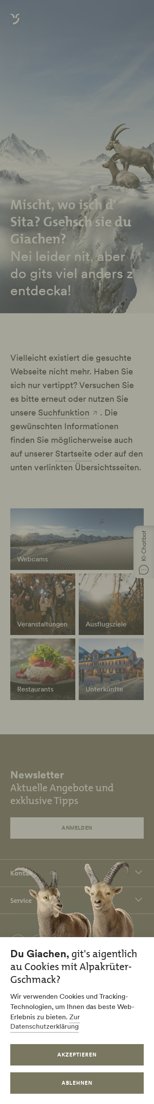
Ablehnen (77, 1083)
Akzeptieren (77, 1054)
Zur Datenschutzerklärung (45, 1021)
